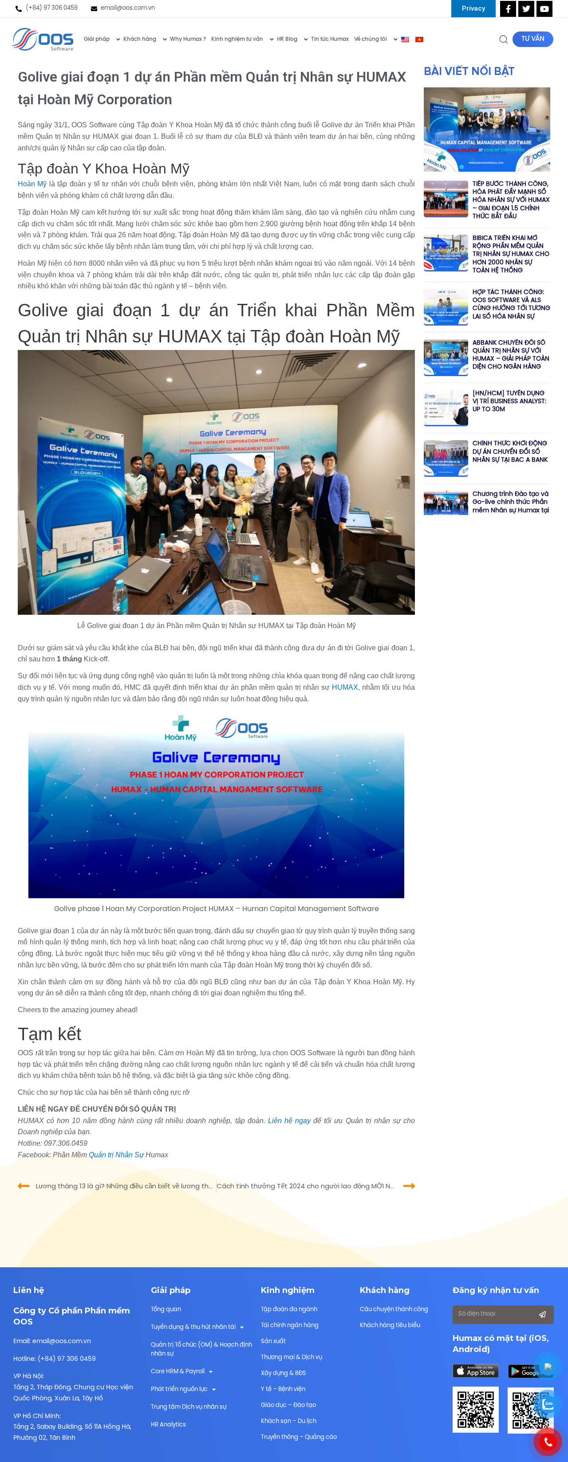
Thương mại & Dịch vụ (291, 1357)
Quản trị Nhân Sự (116, 1155)
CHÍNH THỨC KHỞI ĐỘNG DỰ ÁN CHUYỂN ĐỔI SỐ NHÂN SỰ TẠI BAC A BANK (510, 451)
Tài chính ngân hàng (290, 1325)
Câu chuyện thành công (394, 1310)
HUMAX (345, 687)
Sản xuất (273, 1341)
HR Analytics (168, 1425)
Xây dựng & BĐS (283, 1373)
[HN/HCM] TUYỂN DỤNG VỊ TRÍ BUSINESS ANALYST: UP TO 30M (509, 401)
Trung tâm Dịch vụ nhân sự (188, 1407)
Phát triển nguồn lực (179, 1389)
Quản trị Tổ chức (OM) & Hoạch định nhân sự (201, 1349)
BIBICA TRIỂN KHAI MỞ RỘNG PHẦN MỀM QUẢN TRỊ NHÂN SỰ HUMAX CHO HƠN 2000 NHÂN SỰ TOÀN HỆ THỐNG (511, 254)
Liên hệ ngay (289, 1120)
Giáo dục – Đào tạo (288, 1405)
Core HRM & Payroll (178, 1372)
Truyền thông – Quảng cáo (299, 1437)
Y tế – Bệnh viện (283, 1389)
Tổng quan (166, 1310)
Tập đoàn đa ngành (289, 1310)
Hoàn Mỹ (32, 184)
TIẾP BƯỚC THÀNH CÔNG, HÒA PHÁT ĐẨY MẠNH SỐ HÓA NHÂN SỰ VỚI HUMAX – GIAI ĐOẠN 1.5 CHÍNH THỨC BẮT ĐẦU (511, 200)
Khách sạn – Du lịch (288, 1421)
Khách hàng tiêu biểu (390, 1325)
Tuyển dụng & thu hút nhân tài (193, 1327)
